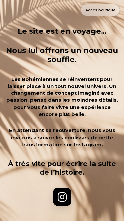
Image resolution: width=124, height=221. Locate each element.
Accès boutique (100, 10)
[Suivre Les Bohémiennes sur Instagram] (62, 197)
